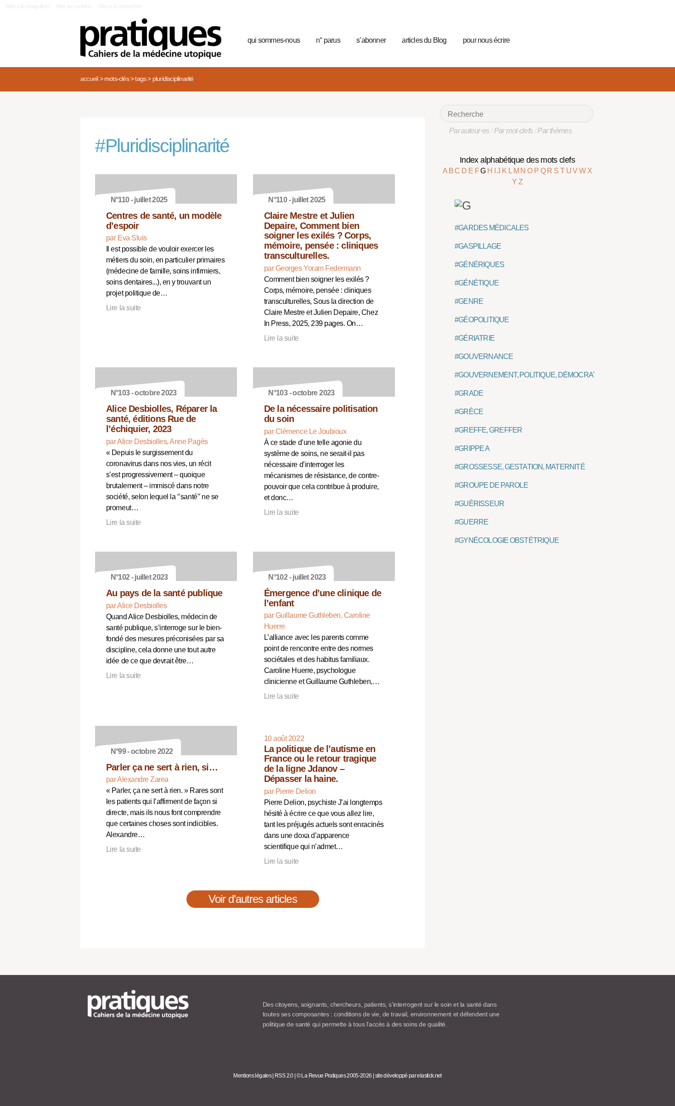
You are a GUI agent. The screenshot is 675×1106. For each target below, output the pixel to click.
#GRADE (469, 393)
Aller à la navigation (27, 6)
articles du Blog (424, 40)
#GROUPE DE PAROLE (491, 485)
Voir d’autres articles (252, 899)
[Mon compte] (568, 39)
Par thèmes (554, 131)
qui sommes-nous (274, 40)
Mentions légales (252, 1075)
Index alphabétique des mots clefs (517, 160)
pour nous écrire (486, 40)
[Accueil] (154, 38)
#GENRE (469, 301)
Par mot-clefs (513, 131)
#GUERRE (471, 522)
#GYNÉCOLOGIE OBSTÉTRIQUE (507, 540)
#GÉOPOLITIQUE (482, 320)
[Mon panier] (551, 39)
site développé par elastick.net (408, 1075)
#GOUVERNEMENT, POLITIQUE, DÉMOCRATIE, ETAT (539, 375)
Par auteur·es (469, 131)
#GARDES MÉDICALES (492, 228)
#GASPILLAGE (478, 246)
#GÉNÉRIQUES (479, 264)
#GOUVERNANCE (484, 356)
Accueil (89, 78)
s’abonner (371, 40)
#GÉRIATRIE (475, 338)
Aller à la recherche (119, 6)
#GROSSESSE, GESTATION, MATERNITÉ (520, 467)
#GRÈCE (469, 412)
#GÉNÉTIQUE (477, 283)
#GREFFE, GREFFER (488, 430)
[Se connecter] (583, 39)
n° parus (328, 40)
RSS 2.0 (284, 1075)
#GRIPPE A (472, 448)
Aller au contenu (74, 6)
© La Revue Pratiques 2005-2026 (334, 1075)
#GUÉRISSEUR (479, 503)
